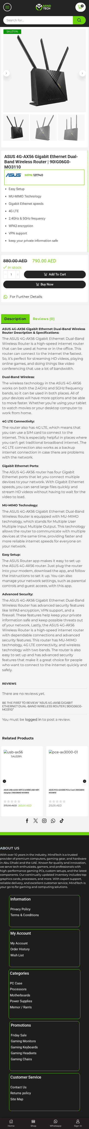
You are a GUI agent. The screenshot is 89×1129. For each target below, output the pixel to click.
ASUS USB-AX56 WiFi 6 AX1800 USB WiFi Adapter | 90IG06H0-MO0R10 (21, 791)
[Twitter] (35, 821)
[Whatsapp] (53, 821)
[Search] (79, 20)
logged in (33, 719)
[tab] (15, 319)
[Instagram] (44, 821)
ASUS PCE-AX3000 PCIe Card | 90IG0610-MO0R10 (67, 791)
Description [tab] (15, 319)
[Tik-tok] (62, 821)
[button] (7, 7)
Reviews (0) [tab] (44, 319)
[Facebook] (27, 821)
